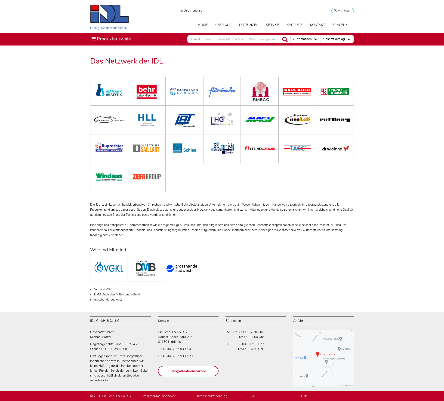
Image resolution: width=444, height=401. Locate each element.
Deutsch (185, 11)
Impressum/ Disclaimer (159, 396)
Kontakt (317, 25)
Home (203, 25)
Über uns (223, 25)
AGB (251, 396)
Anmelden (343, 11)
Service (272, 25)
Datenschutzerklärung (211, 396)
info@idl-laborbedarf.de (188, 371)
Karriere (294, 25)
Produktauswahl (111, 39)
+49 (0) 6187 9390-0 (176, 349)
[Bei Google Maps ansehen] (323, 360)
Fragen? (340, 25)
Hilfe (304, 396)
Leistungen (248, 25)
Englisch (198, 11)
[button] (305, 39)
